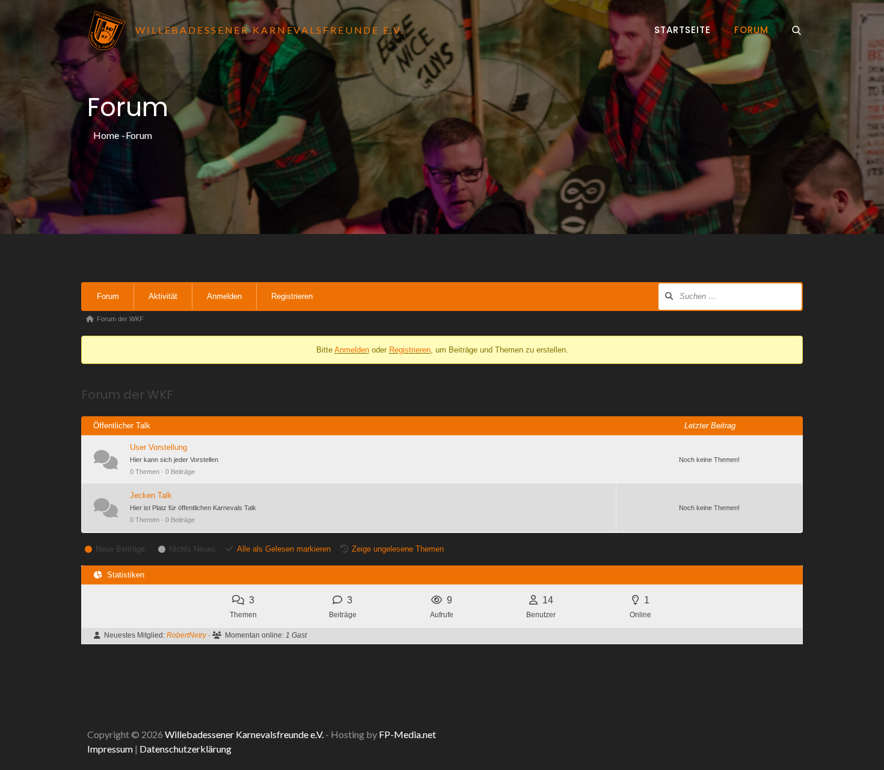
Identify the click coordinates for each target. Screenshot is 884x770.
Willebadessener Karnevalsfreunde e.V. (244, 734)
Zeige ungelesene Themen (398, 548)
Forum (751, 29)
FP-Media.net (407, 734)
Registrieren (292, 296)
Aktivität (163, 296)
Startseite (682, 29)
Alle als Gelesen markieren (284, 548)
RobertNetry (186, 635)
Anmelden (224, 296)
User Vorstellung (158, 447)
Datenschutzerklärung (186, 748)
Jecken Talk (151, 495)
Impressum (110, 748)
